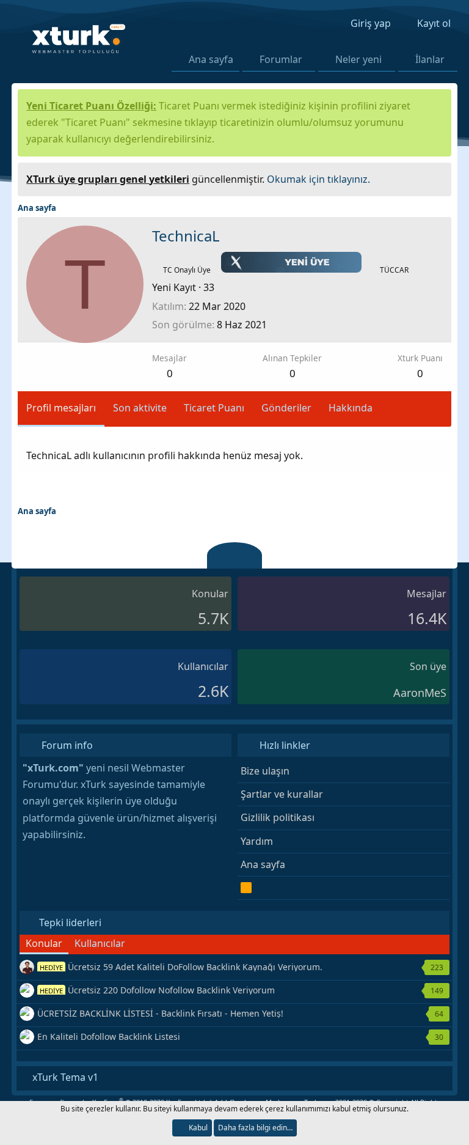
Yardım (257, 841)
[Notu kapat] (438, 177)
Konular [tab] (44, 943)
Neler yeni (358, 59)
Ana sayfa (211, 59)
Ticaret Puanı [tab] (214, 407)
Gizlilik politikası (277, 817)
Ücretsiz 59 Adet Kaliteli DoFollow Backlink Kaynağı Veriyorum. (181, 967)
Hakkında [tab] (351, 407)
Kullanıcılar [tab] (100, 943)
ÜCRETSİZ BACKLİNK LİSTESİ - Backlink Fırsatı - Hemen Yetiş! (160, 1013)
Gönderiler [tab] (286, 407)
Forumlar (281, 59)
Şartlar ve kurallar (282, 794)
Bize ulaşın (265, 771)
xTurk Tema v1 (64, 1077)
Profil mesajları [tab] (61, 407)
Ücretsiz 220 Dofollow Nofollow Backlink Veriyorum (157, 990)
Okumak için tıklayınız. (318, 179)
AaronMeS (419, 692)
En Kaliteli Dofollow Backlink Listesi (108, 1036)
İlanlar (430, 59)
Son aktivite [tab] (140, 407)
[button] (310, 59)
